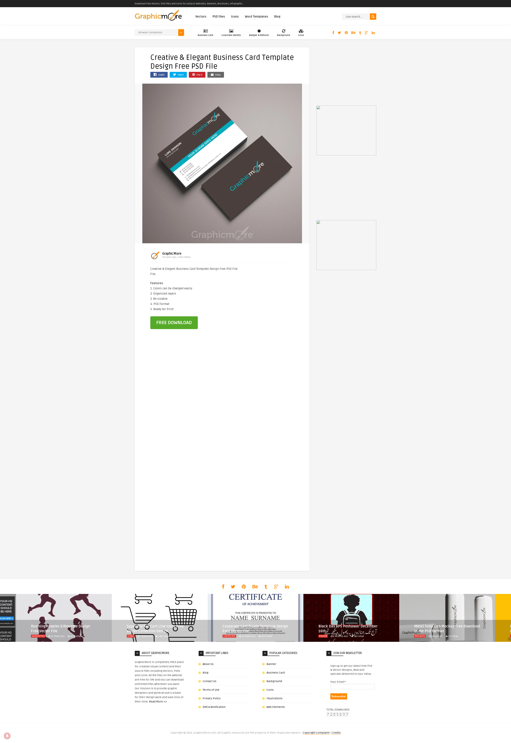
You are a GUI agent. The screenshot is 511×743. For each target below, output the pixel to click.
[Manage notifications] (7, 736)
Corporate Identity (231, 35)
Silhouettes (38, 636)
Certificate (229, 636)
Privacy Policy (212, 698)
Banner (271, 664)
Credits (336, 732)
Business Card (205, 35)
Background (283, 35)
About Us (208, 664)
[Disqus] (222, 400)
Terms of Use (211, 690)
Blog (277, 16)
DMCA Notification (214, 707)
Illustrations (274, 698)
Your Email (338, 682)
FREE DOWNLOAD (174, 322)
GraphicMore (171, 254)
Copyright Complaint (316, 732)
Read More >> (158, 701)
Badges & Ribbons (259, 35)
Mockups (420, 636)
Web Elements (275, 707)
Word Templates (256, 16)
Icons (235, 16)
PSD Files (219, 16)
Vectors (200, 16)
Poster (323, 636)
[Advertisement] (272, 293)
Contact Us (209, 681)
